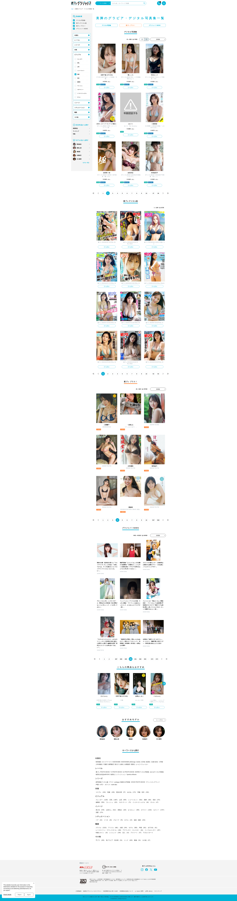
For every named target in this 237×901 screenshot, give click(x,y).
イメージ (77, 102)
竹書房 (105, 764)
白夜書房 (127, 764)
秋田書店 (98, 762)
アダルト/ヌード (148, 832)
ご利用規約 (78, 891)
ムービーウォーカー (142, 764)
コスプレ (101, 792)
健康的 (78, 81)
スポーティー (80, 89)
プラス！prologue (114, 782)
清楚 (100, 812)
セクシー (159, 810)
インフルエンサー (153, 830)
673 (157, 659)
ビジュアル (77, 54)
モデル (133, 827)
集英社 (148, 762)
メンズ (128, 840)
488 (121, 659)
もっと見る (159, 720)
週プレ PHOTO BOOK (103, 772)
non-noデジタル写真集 (157, 772)
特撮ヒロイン (102, 832)
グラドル (101, 827)
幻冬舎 (143, 762)
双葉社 (133, 764)
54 (158, 374)
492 (140, 659)
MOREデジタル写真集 (142, 772)
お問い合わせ (148, 891)
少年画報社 (99, 764)
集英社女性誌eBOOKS (103, 774)
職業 (75, 112)
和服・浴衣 (143, 792)
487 (116, 659)
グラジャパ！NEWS (82, 28)
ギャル (78, 97)
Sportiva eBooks (132, 774)
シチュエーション (79, 107)
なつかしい (134, 810)
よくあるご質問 (139, 891)
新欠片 (117, 764)
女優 (124, 827)
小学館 (161, 762)
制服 (111, 792)
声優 (143, 827)
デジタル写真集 (80, 20)
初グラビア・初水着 (114, 840)
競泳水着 (121, 792)
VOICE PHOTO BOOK (138, 782)
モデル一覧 (86, 162)
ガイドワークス (107, 762)
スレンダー (79, 59)
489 (126, 659)
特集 (74, 134)
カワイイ (147, 810)
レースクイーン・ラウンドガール (109, 830)
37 (153, 193)
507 (153, 520)
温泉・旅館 (140, 820)
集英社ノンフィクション (118, 774)
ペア (99, 820)
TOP (72, 9)
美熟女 (122, 810)
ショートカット (80, 70)
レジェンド (115, 832)
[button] (164, 683)
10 (146, 193)
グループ (118, 820)
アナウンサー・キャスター (133, 830)
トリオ (108, 820)
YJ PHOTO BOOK (116, 772)
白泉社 (122, 764)
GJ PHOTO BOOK (128, 772)
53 (153, 374)
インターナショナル (81, 93)
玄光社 (138, 762)
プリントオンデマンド (153, 782)
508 (158, 520)
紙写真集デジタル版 (102, 782)
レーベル (77, 40)
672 (152, 659)
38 (158, 193)
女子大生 (153, 827)
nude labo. (114, 784)
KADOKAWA (116, 762)
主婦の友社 (154, 762)
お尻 (78, 66)
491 (135, 659)
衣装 (75, 49)
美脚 (78, 74)
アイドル (113, 827)
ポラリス (107, 784)
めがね (132, 792)
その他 (76, 117)
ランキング (76, 131)
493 (145, 659)
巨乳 (78, 62)
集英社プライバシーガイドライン (92, 891)
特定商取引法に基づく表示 (110, 891)
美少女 (100, 810)
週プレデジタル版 (81, 23)
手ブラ (100, 840)
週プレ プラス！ (81, 26)
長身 (78, 78)
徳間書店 (111, 764)
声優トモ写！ (100, 784)
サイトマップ (158, 891)
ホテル (128, 820)
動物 (138, 840)
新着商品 (75, 128)
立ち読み (107, 87)
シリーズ (77, 45)
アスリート (136, 832)
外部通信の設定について (126, 891)
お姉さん (111, 810)
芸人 (126, 832)
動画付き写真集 (125, 782)
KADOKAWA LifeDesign (128, 762)
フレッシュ (79, 85)
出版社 (76, 35)
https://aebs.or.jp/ (93, 881)
